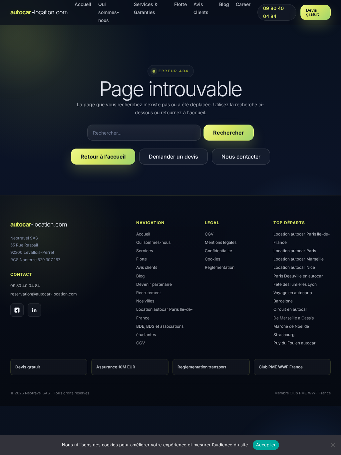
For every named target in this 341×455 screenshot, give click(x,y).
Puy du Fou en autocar (294, 342)
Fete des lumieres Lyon (295, 284)
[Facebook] (17, 310)
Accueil (143, 233)
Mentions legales (220, 242)
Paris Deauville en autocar (298, 275)
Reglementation (219, 267)
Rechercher (228, 132)
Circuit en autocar (290, 309)
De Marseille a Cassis (293, 317)
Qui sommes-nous (153, 242)
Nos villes (145, 300)
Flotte (141, 258)
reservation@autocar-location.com (43, 293)
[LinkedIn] (34, 310)
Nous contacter (240, 156)
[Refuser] (332, 445)
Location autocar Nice (294, 267)
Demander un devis (173, 156)
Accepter (266, 444)
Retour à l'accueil (103, 156)
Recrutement (148, 292)
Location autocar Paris (294, 250)
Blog (140, 275)
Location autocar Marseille (298, 258)
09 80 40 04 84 (273, 12)
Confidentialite (218, 250)
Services (144, 250)
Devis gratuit (312, 12)
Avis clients (146, 267)
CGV (140, 342)
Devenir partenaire (154, 284)
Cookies (212, 258)
